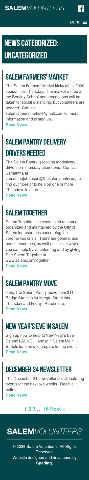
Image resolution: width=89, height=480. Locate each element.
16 (46, 408)
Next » (57, 408)
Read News (16, 124)
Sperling (44, 463)
